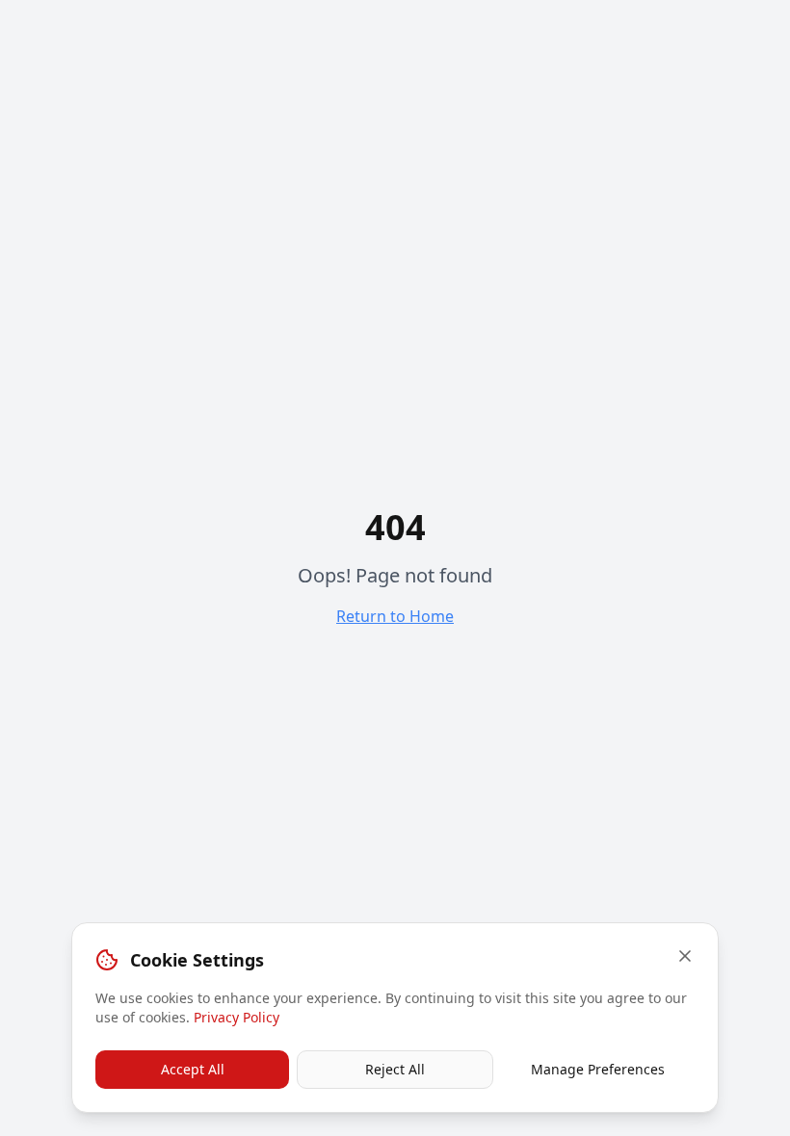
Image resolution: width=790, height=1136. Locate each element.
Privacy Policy (236, 1017)
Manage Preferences (598, 1069)
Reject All (395, 1069)
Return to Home (395, 616)
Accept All (192, 1069)
